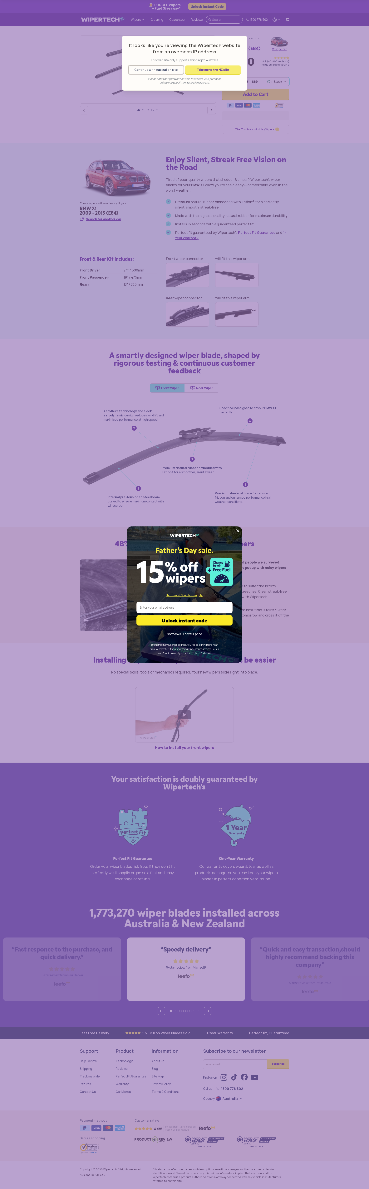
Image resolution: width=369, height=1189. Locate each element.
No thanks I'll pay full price (184, 634)
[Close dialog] (238, 531)
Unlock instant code (184, 620)
